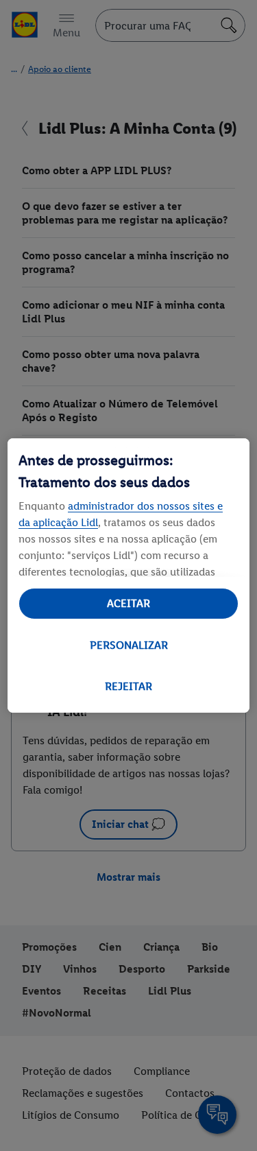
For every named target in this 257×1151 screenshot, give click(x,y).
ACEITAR (128, 603)
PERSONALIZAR (129, 645)
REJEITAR (128, 686)
